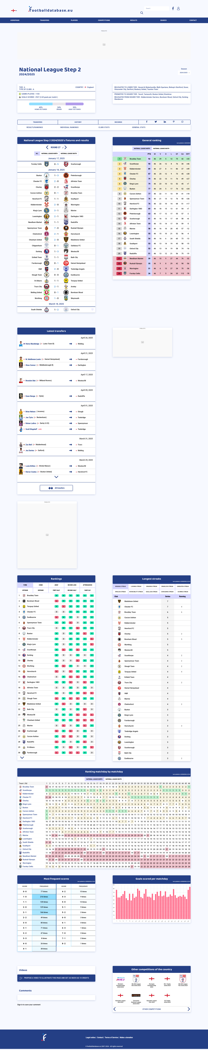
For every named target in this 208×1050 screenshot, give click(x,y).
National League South (69, 153)
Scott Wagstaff (34, 429)
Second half (72, 590)
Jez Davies (30, 450)
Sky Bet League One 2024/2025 (136, 984)
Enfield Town (37, 257)
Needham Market (35, 222)
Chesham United (35, 240)
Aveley (73, 287)
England (90, 87)
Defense (41, 590)
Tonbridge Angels (77, 269)
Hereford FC (37, 199)
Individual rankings (69, 127)
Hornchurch (75, 234)
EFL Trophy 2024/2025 (167, 984)
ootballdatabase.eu (52, 10)
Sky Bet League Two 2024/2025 (183, 984)
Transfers (37, 122)
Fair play (87, 590)
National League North (49, 153)
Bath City (74, 257)
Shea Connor (31, 365)
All (37, 153)
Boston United (45, 472)
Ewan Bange (30, 396)
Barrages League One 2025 (120, 1001)
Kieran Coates (31, 472)
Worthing (38, 298)
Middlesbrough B (46, 365)
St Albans (38, 281)
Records (118, 122)
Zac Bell (29, 445)
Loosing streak (136, 586)
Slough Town (37, 275)
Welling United (36, 292)
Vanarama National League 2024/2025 (136, 1002)
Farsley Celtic (36, 164)
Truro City (38, 287)
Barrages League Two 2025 (152, 1001)
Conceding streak (167, 591)
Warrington (75, 205)
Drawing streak (151, 586)
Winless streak (120, 591)
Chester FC (37, 181)
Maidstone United (77, 240)
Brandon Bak (31, 381)
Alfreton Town (76, 181)
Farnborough (37, 263)
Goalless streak (151, 591)
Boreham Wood (77, 292)
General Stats (138, 127)
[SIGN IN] (178, 8)
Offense (25, 590)
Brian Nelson (31, 412)
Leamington (37, 216)
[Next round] (65, 147)
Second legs (72, 585)
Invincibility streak (136, 591)
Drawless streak (167, 586)
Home (41, 585)
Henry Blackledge (32, 344)
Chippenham (37, 246)
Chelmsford (37, 234)
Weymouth (75, 298)
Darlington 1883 (77, 216)
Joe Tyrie (29, 417)
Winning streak (120, 586)
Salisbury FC (76, 246)
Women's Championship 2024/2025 (120, 985)
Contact (100, 1037)
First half (56, 590)
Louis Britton (30, 466)
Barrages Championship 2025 (151, 985)
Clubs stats (104, 127)
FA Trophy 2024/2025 (167, 1001)
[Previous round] (47, 147)
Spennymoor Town (34, 228)
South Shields (36, 310)
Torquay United (77, 281)
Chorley (39, 187)
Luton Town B (48, 344)
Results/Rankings (35, 127)
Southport (75, 199)
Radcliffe (74, 222)
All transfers (59, 488)
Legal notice (90, 1037)
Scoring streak (183, 591)
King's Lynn (37, 211)
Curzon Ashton (36, 193)
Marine (73, 211)
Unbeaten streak (183, 586)
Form (25, 585)
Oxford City (75, 310)
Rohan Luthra (31, 423)
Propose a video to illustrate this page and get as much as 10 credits (56, 978)
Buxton (39, 175)
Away (56, 585)
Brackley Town (76, 193)
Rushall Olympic (77, 228)
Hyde (41, 396)
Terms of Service (111, 1037)
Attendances (87, 585)
